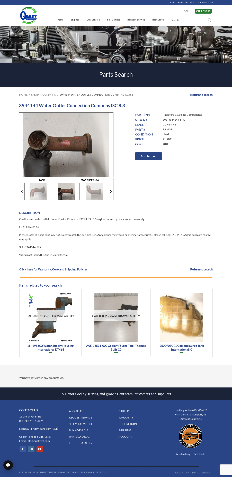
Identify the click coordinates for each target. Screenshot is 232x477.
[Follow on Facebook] (23, 449)
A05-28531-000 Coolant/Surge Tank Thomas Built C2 (116, 347)
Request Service (136, 19)
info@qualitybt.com (38, 440)
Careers (124, 411)
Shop (35, 94)
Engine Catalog (80, 442)
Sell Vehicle (113, 19)
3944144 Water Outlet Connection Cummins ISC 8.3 (96, 94)
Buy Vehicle (93, 19)
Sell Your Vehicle (81, 423)
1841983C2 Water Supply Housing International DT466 (50, 347)
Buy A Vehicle (78, 430)
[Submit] (209, 20)
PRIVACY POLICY (181, 472)
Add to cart (148, 156)
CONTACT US (206, 2)
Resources (158, 19)
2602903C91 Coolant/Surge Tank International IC (181, 347)
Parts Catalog (79, 436)
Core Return (128, 423)
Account (125, 436)
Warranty (126, 417)
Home (23, 94)
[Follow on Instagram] (31, 449)
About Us (75, 411)
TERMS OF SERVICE (201, 472)
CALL (182, 2)
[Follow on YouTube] (40, 449)
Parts (60, 19)
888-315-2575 (42, 436)
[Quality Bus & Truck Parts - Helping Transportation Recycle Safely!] (28, 15)
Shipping (125, 430)
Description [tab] (29, 213)
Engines (75, 19)
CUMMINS (49, 94)
